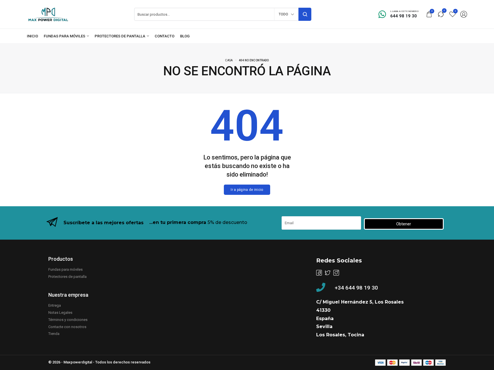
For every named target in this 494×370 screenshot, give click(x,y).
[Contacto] (164, 36)
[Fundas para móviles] (66, 36)
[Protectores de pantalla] (122, 36)
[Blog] (185, 36)
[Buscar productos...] (304, 14)
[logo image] (48, 14)
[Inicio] (32, 36)
